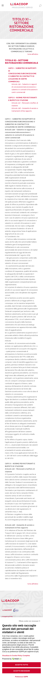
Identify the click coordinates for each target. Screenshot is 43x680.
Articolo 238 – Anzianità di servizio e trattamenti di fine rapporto (25, 110)
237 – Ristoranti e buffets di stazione (25, 104)
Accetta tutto (21, 665)
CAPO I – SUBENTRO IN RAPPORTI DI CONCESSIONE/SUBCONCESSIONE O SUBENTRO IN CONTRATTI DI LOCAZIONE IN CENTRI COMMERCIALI (22, 75)
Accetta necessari (21, 671)
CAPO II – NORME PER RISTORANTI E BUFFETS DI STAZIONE (22, 99)
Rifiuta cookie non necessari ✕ (29, 621)
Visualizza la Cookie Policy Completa (16, 655)
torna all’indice (32, 54)
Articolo (14, 103)
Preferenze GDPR (21, 677)
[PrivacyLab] (16, 659)
